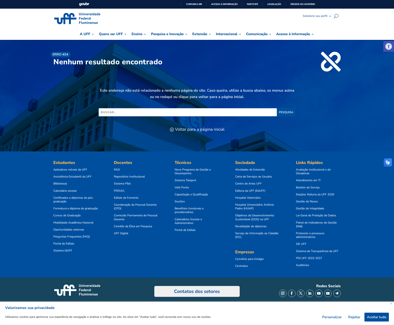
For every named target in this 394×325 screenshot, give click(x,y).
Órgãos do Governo (302, 4)
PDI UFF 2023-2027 (309, 258)
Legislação (274, 4)
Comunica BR (194, 4)
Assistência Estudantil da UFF (72, 177)
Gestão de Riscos (307, 201)
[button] (388, 46)
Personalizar (332, 317)
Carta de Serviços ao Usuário (253, 177)
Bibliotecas (60, 184)
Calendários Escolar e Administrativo (188, 221)
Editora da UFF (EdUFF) (250, 191)
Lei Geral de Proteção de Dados (316, 215)
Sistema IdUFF (62, 250)
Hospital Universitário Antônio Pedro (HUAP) (254, 206)
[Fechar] (391, 303)
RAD (117, 170)
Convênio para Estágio (249, 259)
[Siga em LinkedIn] (310, 293)
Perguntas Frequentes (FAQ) (71, 237)
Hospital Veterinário (248, 198)
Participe (252, 4)
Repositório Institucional (129, 177)
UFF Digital (121, 233)
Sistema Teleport (185, 180)
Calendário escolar (65, 191)
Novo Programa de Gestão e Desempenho (193, 171)
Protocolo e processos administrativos (310, 235)
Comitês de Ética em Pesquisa (133, 226)
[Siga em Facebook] (292, 293)
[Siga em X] (301, 293)
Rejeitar (354, 317)
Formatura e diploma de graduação (75, 208)
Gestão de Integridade (310, 208)
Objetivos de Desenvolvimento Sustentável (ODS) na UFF (254, 217)
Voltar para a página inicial (199, 129)
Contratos (241, 266)
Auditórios (302, 265)
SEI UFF (301, 244)
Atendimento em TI (308, 180)
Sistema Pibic (122, 184)
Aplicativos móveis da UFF (70, 170)
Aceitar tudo (376, 317)
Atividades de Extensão (250, 170)
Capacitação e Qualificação (191, 194)
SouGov (180, 201)
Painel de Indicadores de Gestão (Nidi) (316, 224)
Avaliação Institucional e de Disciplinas (313, 171)
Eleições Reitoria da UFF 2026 (315, 194)
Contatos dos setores (197, 291)
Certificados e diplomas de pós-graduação (73, 199)
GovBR (84, 4)
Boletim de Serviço (308, 187)
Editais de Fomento (126, 198)
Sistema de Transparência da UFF (317, 251)
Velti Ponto (182, 187)
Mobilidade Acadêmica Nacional (73, 223)
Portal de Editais (63, 243)
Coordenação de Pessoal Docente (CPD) (135, 206)
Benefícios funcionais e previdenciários (189, 210)
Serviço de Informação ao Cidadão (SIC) (256, 235)
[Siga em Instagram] (282, 293)
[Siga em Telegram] (337, 293)
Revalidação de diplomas (251, 226)
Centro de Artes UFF (248, 184)
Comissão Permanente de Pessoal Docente (135, 217)
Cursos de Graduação (67, 215)
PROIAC (119, 191)
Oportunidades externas (68, 230)
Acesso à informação (224, 4)
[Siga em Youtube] (319, 293)
